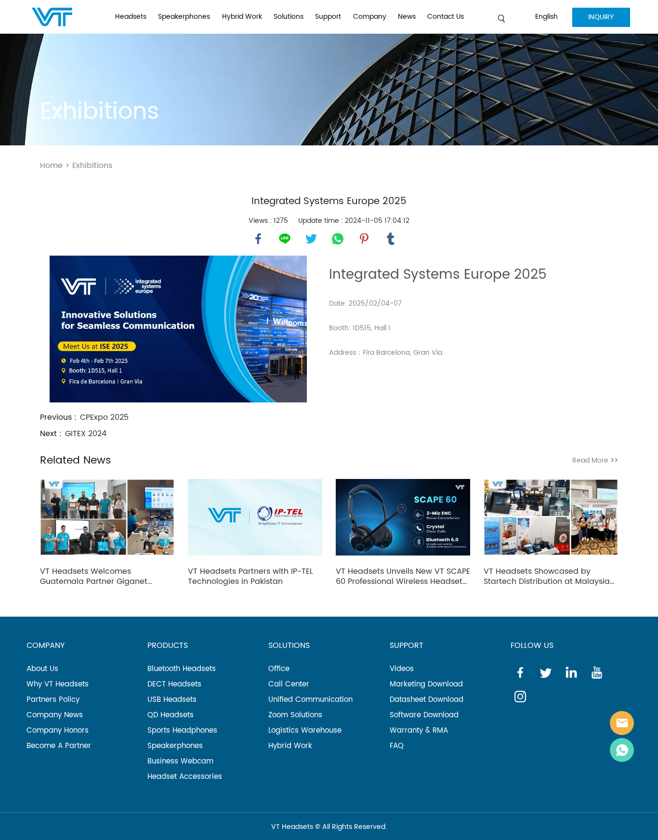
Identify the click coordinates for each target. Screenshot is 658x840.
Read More (595, 460)
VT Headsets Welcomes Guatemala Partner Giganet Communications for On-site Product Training (95, 577)
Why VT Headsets (57, 684)
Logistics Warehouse (305, 730)
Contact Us (445, 16)
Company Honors (57, 730)
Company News (54, 715)
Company (369, 16)
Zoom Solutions (295, 715)
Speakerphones (184, 16)
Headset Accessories (184, 777)
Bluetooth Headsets (181, 669)
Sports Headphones (182, 730)
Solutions (288, 16)
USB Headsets (172, 700)
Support (328, 16)
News (407, 16)
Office (279, 669)
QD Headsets (170, 715)
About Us (42, 669)
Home (51, 165)
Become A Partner (58, 746)
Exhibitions (92, 165)
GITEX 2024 (85, 433)
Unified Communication (310, 700)
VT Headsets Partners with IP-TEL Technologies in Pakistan (250, 577)
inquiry (601, 17)
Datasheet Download (426, 700)
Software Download (424, 715)
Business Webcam (180, 761)
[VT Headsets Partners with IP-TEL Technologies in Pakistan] (255, 519)
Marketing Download (426, 684)
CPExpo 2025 (104, 417)
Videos (402, 669)
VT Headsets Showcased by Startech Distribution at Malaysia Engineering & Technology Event (547, 577)
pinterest (364, 239)
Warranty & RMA (419, 730)
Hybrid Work (242, 16)
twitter (311, 239)
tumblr (390, 239)
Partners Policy (52, 700)
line (284, 239)
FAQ (397, 746)
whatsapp (337, 239)
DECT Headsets (174, 684)
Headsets (130, 16)
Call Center (288, 684)
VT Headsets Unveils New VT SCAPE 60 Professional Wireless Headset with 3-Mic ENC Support (403, 577)
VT (622, 723)
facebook (258, 239)
